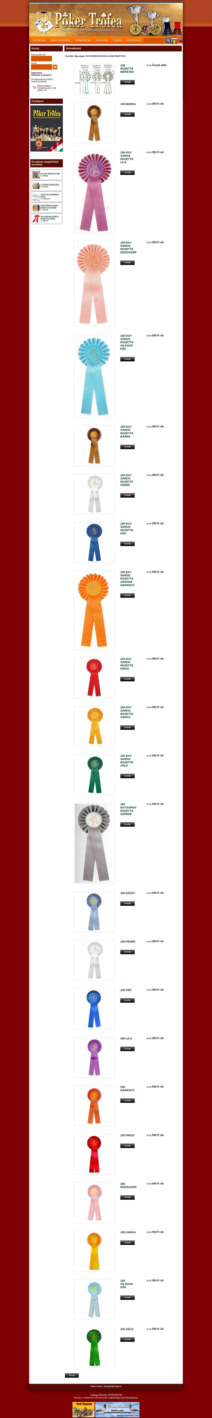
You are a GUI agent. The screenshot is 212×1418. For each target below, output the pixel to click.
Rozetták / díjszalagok (75, 56)
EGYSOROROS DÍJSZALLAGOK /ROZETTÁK (105, 56)
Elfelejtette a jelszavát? (41, 75)
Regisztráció (36, 73)
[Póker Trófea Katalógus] (46, 151)
